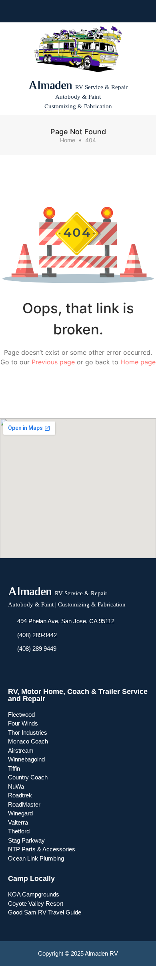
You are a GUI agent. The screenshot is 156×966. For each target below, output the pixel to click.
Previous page (54, 362)
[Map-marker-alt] (99, 11)
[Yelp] (85, 11)
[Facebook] (56, 11)
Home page (138, 362)
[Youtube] (71, 11)
